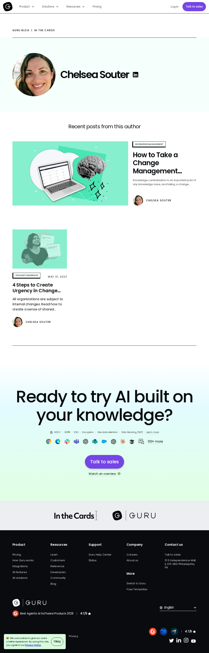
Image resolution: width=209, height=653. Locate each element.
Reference (57, 566)
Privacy (73, 636)
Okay (57, 641)
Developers (58, 572)
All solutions (20, 578)
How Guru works (23, 560)
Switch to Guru (136, 583)
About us (132, 560)
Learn (54, 555)
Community (58, 578)
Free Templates (137, 589)
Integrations (20, 566)
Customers (57, 560)
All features (19, 572)
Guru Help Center (100, 555)
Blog (53, 584)
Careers (132, 555)
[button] (27, 6)
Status (93, 560)
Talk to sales (194, 7)
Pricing (97, 7)
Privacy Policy (33, 645)
